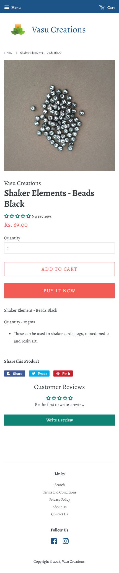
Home (8, 53)
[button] (17, 216)
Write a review (59, 420)
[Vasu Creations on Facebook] (54, 542)
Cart (111, 7)
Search (60, 484)
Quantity (12, 238)
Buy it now (59, 290)
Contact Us (59, 514)
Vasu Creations (59, 29)
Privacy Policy (59, 499)
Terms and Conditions (59, 492)
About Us (59, 507)
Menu (16, 7)
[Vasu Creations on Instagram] (66, 542)
